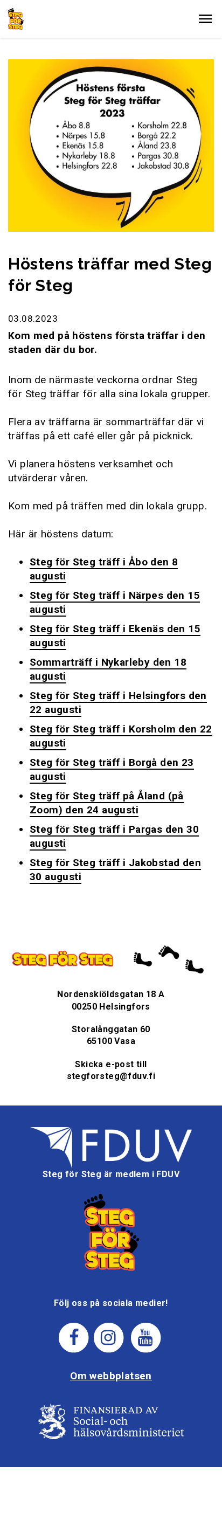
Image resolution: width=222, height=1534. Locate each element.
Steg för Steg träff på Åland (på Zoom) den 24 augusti (107, 803)
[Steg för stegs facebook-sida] (74, 1337)
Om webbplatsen (111, 1376)
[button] (205, 18)
